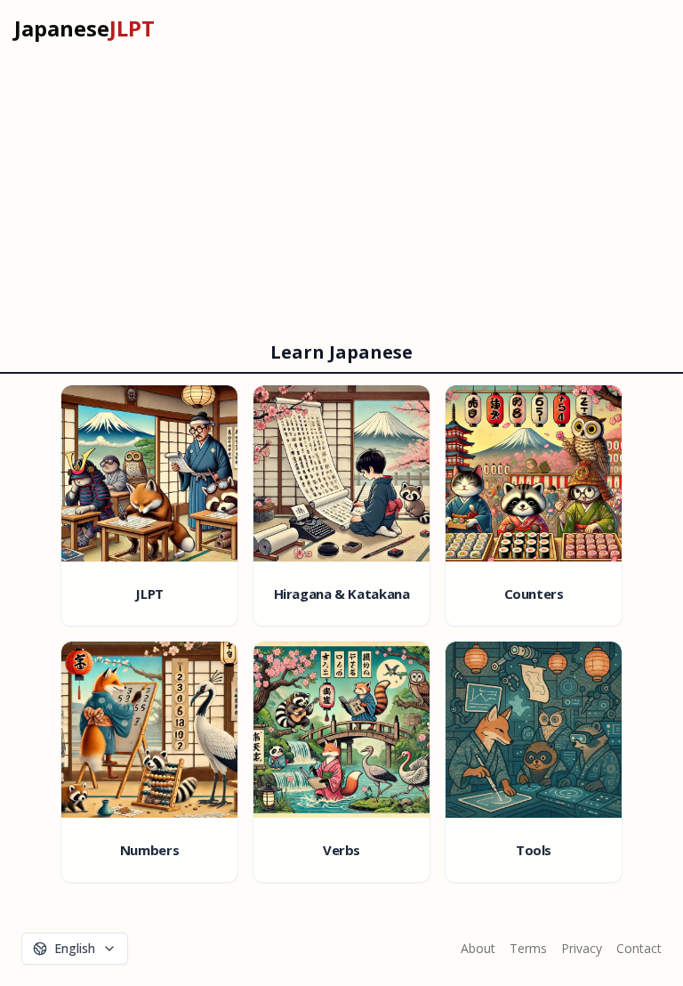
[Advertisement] (341, 190)
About (478, 948)
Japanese (84, 28)
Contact (639, 948)
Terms (528, 948)
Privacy (581, 948)
